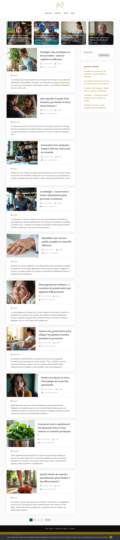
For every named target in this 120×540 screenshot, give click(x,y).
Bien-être (48, 13)
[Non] (118, 537)
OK (111, 537)
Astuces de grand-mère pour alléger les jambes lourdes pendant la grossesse (55, 334)
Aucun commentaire (50, 67)
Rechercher (88, 52)
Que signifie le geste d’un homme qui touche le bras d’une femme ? (55, 102)
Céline (59, 157)
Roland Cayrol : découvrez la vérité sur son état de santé (99, 39)
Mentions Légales (61, 528)
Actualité (11, 32)
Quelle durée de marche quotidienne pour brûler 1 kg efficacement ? (55, 478)
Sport (73, 13)
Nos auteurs (49, 528)
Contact (72, 528)
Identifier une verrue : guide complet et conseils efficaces (56, 241)
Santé (66, 13)
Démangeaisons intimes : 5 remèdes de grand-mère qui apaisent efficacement (55, 288)
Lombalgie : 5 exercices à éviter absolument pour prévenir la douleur (54, 195)
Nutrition (58, 13)
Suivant (48, 520)
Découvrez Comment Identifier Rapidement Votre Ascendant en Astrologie (18, 38)
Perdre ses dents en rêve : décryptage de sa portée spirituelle (55, 381)
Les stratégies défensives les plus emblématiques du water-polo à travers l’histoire (45, 38)
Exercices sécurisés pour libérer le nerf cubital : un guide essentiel (73, 38)
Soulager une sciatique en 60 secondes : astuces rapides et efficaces (55, 55)
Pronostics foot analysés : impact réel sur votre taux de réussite (56, 148)
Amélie (59, 64)
